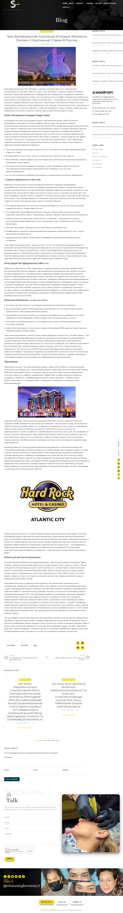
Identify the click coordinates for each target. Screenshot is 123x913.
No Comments (106, 38)
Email (35, 770)
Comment (8, 757)
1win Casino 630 (68, 679)
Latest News (97, 164)
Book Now (47, 902)
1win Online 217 (46, 31)
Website (65, 770)
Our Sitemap (97, 167)
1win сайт (24, 645)
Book (118, 443)
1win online (11, 645)
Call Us (63, 902)
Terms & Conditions (99, 157)
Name (6, 770)
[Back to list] (46, 657)
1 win (82, 378)
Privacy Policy (97, 149)
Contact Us (96, 160)
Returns (95, 153)
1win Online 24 (25, 679)
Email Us (78, 902)
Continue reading (25, 727)
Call (118, 452)
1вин (35, 645)
